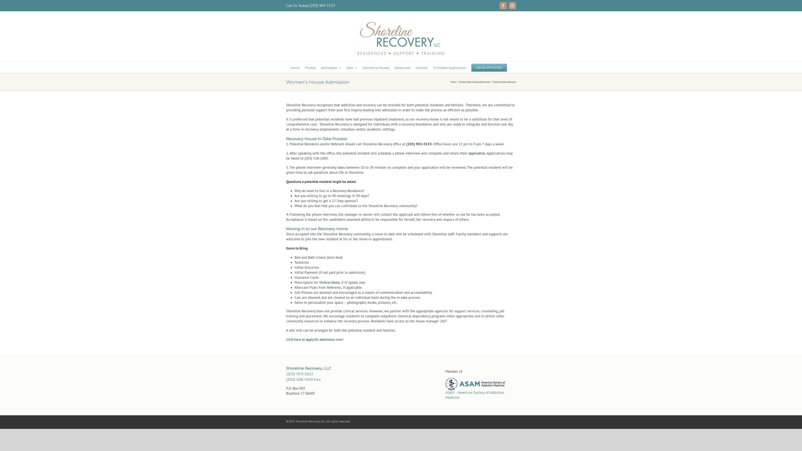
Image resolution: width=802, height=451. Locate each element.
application (476, 153)
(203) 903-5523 (322, 5)
